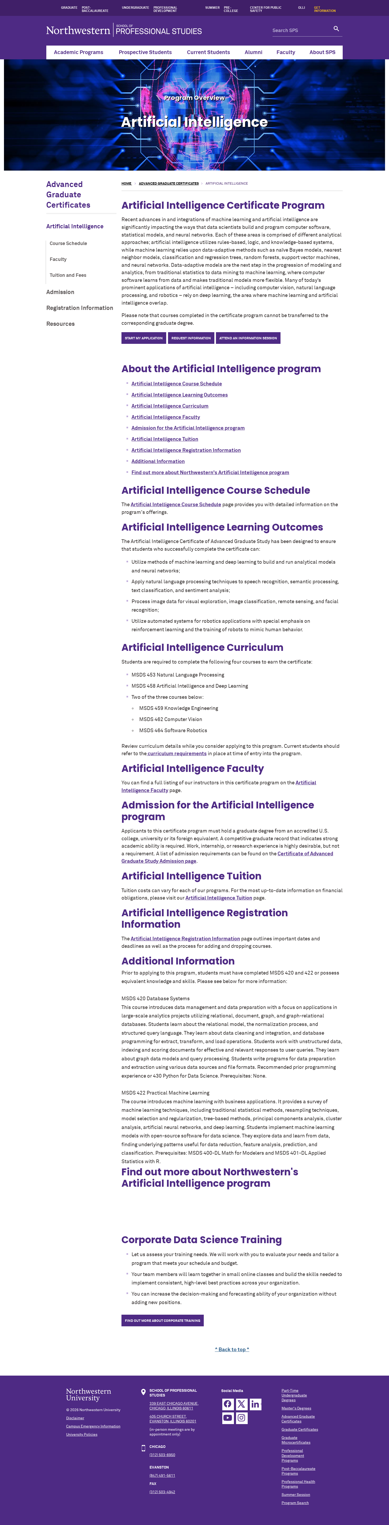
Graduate (69, 8)
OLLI (301, 8)
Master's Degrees (296, 1408)
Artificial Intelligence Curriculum (170, 406)
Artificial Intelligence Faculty (166, 417)
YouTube (228, 1418)
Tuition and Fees (68, 275)
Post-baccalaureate (95, 9)
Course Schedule (68, 243)
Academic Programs (78, 52)
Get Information (325, 9)
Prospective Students (145, 52)
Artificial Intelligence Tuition (165, 439)
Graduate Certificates (300, 1429)
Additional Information (158, 461)
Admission (60, 292)
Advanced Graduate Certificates (68, 195)
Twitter (242, 1404)
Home (126, 183)
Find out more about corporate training (162, 1321)
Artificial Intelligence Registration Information (186, 450)
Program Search (295, 1503)
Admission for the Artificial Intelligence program (188, 428)
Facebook (228, 1404)
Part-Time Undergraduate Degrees (294, 1395)
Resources (60, 324)
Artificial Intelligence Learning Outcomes (180, 395)
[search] (336, 31)
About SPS (323, 52)
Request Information (191, 338)
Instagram (242, 1418)
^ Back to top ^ (232, 1349)
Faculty (286, 52)
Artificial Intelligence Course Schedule (177, 383)
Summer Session (296, 1495)
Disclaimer (75, 1418)
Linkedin (255, 1404)
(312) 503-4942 (162, 1492)
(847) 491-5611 (162, 1476)
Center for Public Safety (266, 9)
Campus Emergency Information (93, 1426)
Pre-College (231, 9)
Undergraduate (135, 8)
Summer (212, 8)
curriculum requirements (177, 753)
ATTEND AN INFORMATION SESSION (248, 338)
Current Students (208, 52)
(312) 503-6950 (162, 1455)
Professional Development (165, 9)
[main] (232, 767)
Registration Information (79, 308)
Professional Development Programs (293, 1455)
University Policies (81, 1435)
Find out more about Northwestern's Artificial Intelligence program (210, 472)
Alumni (254, 52)
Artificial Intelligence (74, 227)
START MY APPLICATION (144, 338)
